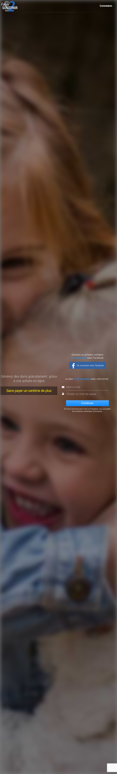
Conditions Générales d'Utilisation (88, 411)
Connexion (106, 5)
